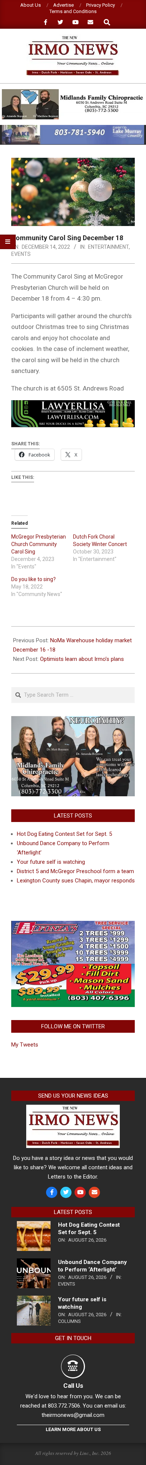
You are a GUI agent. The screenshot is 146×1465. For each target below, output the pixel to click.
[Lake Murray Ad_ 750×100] (73, 128)
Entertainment (108, 247)
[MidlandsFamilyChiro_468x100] (73, 92)
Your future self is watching (51, 862)
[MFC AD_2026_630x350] (73, 720)
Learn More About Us (73, 1429)
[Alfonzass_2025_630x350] (73, 925)
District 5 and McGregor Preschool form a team (75, 871)
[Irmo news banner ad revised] (73, 405)
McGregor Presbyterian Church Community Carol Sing (38, 544)
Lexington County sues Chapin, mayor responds (76, 880)
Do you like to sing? (33, 579)
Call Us (73, 1385)
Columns (69, 1321)
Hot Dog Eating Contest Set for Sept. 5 (64, 834)
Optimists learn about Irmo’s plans (82, 659)
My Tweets (24, 1044)
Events (21, 254)
